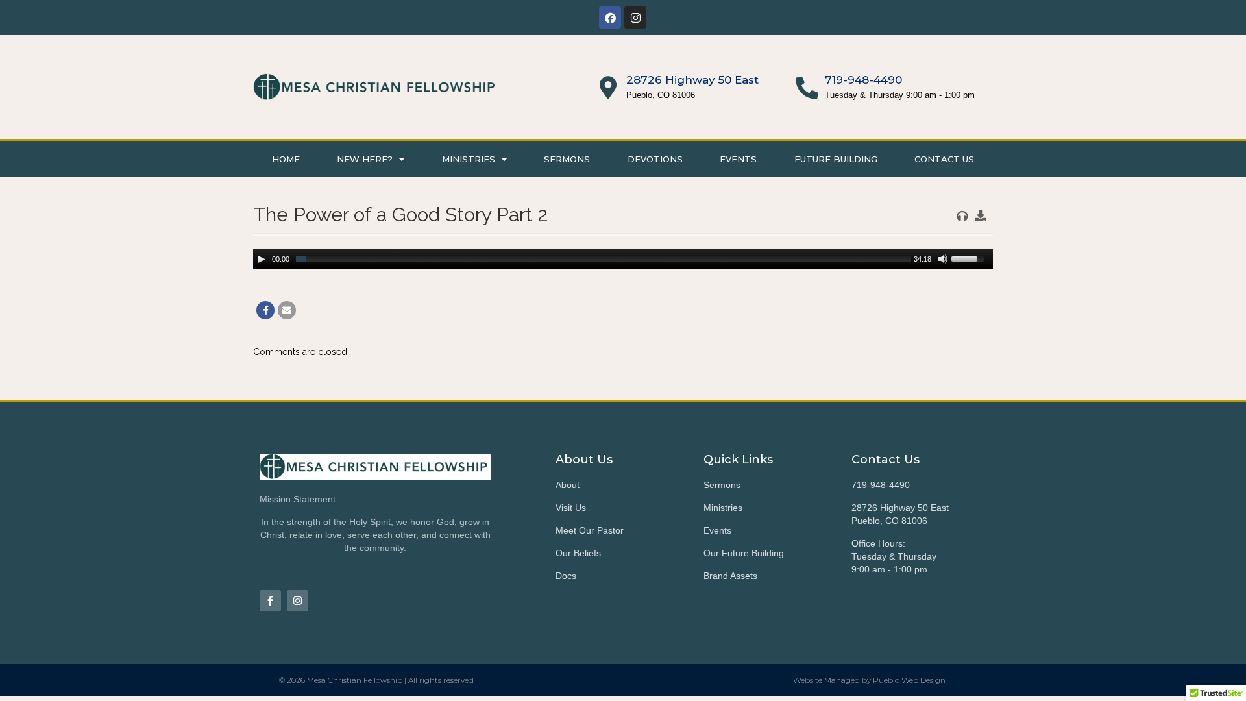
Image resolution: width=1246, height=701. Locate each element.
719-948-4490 (863, 79)
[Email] (287, 310)
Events (738, 159)
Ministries (468, 159)
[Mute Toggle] (943, 259)
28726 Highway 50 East (692, 79)
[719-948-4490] (807, 87)
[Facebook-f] (270, 600)
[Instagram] (635, 17)
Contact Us (944, 159)
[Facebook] (610, 17)
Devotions (655, 159)
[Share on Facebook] (265, 310)
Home (286, 159)
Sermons (567, 159)
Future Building (835, 159)
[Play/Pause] (261, 259)
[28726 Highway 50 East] (608, 87)
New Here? (365, 159)
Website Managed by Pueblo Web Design (869, 680)
